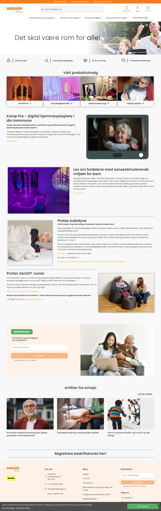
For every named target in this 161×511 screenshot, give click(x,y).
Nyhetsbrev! (22, 332)
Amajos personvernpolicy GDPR (96, 494)
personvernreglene (29, 360)
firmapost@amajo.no (33, 299)
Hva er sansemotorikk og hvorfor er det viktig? (128, 434)
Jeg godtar (143, 506)
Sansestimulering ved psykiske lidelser (78, 432)
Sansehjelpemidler (60, 103)
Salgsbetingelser (90, 499)
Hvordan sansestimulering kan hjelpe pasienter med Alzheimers (27, 434)
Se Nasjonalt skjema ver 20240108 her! (109, 261)
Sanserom (23, 103)
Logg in (86, 474)
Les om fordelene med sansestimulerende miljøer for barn (111, 171)
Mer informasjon (8, 508)
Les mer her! (12, 141)
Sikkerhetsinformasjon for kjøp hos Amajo (97, 488)
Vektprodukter (134, 103)
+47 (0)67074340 (55, 484)
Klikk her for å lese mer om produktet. (23, 291)
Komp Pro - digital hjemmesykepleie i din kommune (40, 118)
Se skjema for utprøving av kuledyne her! (75, 261)
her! (77, 280)
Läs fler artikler (145, 394)
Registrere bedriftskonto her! (80, 453)
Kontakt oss (63, 253)
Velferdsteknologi (97, 103)
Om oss (86, 478)
